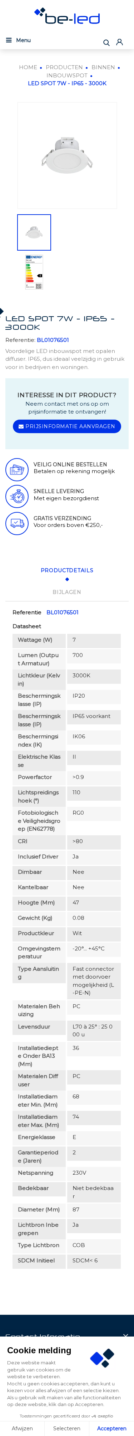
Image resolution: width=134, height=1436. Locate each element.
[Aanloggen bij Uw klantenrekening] (120, 41)
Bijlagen (67, 592)
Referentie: (20, 340)
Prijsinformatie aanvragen (69, 426)
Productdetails (67, 570)
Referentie (27, 612)
